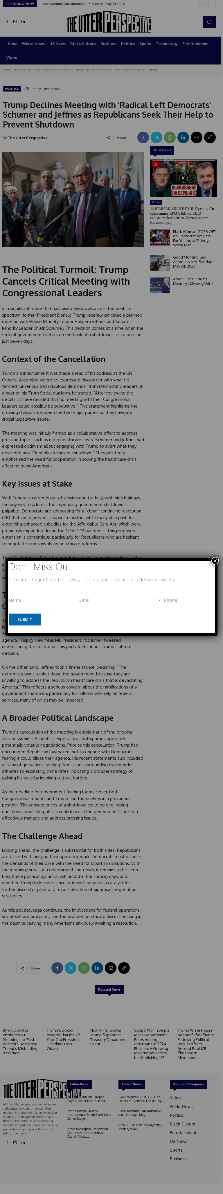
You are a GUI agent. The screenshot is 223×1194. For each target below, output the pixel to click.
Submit (24, 619)
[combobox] (156, 600)
